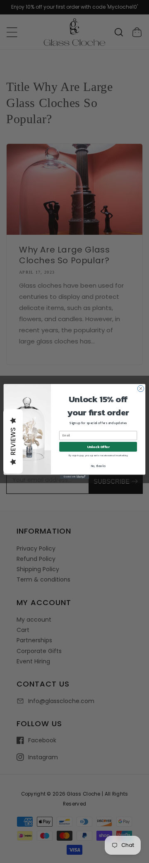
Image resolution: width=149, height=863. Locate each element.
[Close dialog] (140, 388)
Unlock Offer (98, 446)
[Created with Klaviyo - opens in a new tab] (74, 476)
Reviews (13, 441)
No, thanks (98, 466)
